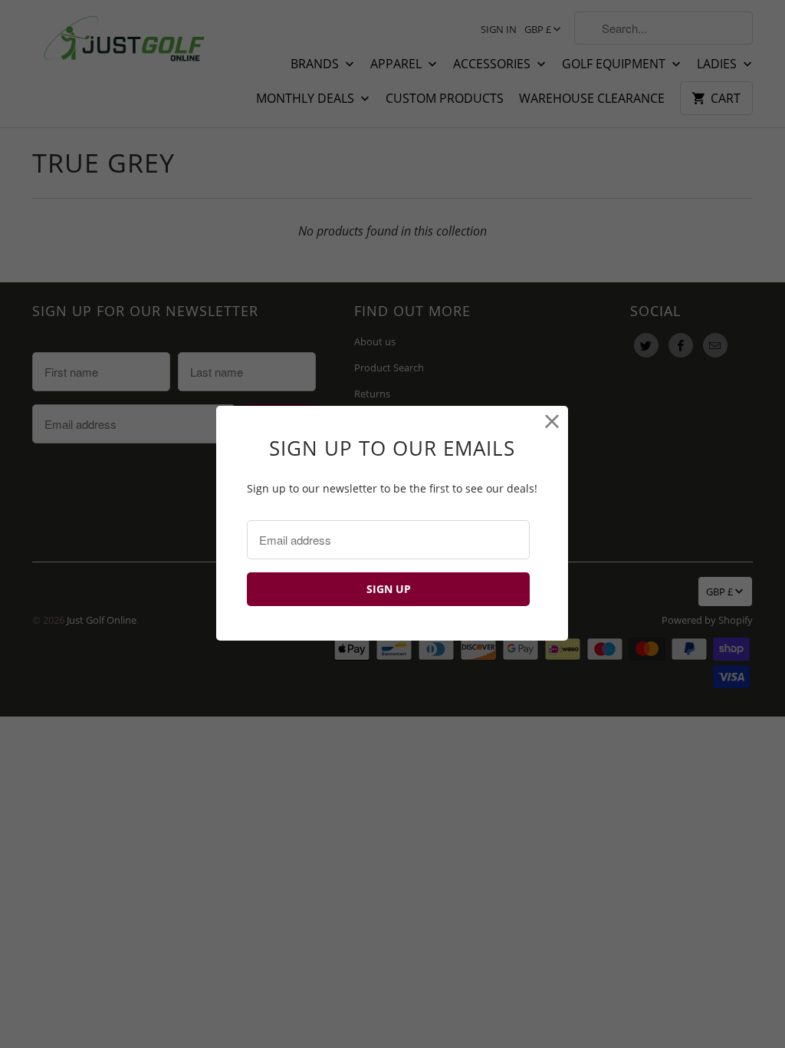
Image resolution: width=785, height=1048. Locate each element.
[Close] (552, 421)
